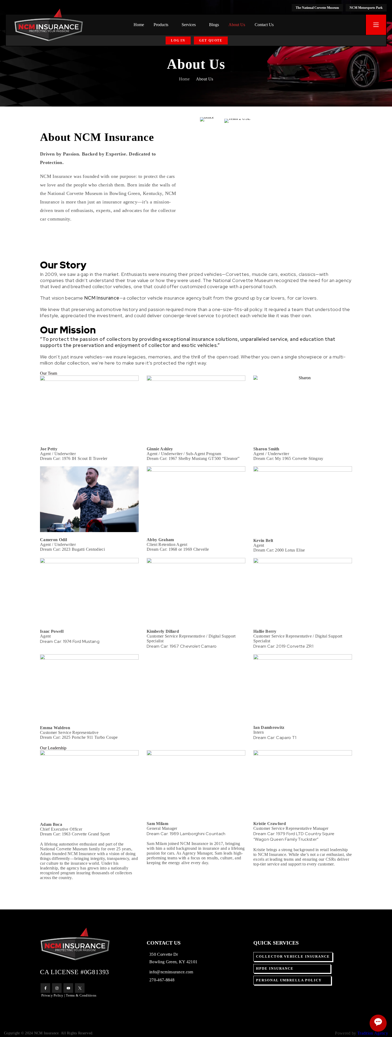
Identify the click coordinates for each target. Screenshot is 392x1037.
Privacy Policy (52, 995)
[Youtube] (68, 988)
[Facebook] (45, 988)
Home (184, 79)
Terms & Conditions (81, 995)
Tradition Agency (372, 1033)
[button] (178, 40)
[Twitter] (80, 988)
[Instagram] (57, 988)
